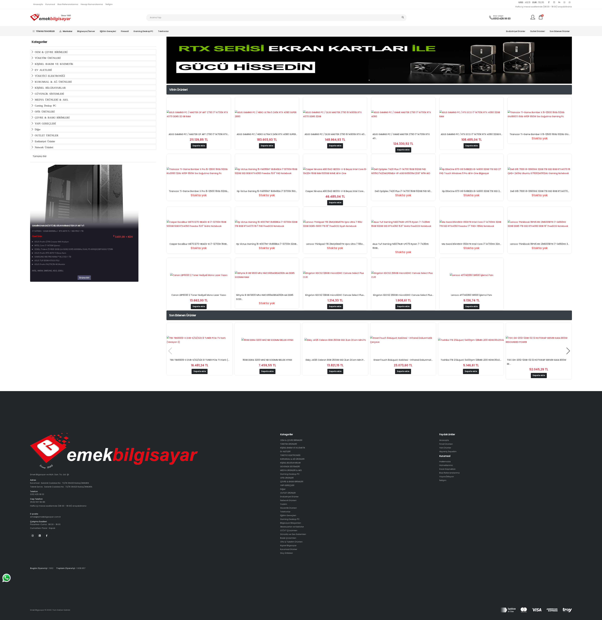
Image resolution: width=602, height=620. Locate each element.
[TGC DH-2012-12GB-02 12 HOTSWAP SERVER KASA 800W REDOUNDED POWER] (539, 340)
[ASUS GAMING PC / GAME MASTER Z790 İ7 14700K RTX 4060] (403, 114)
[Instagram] (554, 2)
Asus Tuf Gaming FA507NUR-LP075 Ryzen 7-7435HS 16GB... (400, 246)
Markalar (67, 31)
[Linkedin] (559, 2)
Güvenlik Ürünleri (288, 508)
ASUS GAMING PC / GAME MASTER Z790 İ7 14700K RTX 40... (401, 136)
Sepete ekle (199, 145)
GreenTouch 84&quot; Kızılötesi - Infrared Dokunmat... (403, 359)
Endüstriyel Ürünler (515, 31)
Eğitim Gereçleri (108, 31)
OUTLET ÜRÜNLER (46, 135)
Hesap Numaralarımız (92, 4)
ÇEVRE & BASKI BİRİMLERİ (51, 117)
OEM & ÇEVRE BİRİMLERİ (50, 52)
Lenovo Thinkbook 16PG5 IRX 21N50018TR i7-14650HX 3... (539, 244)
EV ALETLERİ (43, 69)
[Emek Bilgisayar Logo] (50, 17)
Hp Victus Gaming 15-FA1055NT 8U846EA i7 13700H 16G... (267, 191)
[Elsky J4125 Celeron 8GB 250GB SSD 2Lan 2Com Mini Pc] (335, 340)
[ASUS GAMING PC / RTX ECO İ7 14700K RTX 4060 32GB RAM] (471, 114)
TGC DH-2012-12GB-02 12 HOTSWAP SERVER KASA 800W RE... (536, 362)
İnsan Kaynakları (447, 469)
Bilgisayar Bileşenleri (290, 523)
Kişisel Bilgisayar (288, 545)
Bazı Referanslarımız (68, 4)
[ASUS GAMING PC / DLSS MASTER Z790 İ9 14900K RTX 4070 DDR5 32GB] (335, 114)
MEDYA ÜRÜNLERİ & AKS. (51, 99)
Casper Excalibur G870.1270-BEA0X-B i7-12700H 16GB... (198, 244)
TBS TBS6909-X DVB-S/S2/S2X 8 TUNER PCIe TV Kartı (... (199, 359)
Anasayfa (38, 4)
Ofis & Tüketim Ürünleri (291, 541)
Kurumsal (50, 4)
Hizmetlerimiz (446, 465)
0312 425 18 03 (502, 18)
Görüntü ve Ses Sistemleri (293, 534)
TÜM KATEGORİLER (45, 31)
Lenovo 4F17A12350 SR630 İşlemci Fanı (471, 295)
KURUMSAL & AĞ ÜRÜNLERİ (53, 81)
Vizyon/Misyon (446, 476)
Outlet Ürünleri (537, 31)
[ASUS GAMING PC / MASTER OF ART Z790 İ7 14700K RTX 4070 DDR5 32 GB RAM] (199, 114)
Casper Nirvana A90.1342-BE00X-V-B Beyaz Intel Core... (335, 191)
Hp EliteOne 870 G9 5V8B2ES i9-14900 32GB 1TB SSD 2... (471, 191)
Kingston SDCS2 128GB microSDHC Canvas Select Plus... (335, 295)
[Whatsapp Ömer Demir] (564, 2)
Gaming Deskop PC (143, 31)
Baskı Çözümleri (288, 538)
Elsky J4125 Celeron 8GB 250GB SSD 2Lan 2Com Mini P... (335, 359)
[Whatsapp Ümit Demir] (569, 2)
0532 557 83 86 (37, 502)
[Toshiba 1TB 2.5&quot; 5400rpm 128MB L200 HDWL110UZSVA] (471, 340)
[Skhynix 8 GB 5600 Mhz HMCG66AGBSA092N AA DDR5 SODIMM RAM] (267, 275)
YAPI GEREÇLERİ (45, 123)
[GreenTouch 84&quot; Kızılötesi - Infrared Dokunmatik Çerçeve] (403, 340)
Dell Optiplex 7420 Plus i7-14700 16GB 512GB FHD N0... (403, 191)
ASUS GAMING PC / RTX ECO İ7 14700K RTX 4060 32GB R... (471, 134)
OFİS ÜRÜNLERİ (44, 111)
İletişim (109, 4)
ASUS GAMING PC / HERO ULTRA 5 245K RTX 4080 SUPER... (267, 134)
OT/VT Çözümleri (288, 530)
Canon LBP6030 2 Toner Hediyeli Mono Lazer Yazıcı (198, 295)
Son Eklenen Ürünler (560, 31)
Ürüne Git (84, 277)
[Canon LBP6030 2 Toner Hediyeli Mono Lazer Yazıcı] (198, 275)
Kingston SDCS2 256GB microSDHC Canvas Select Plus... (403, 295)
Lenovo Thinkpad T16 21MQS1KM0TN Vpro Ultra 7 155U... (335, 244)
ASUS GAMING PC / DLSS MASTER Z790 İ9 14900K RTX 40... (335, 134)
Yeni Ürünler (445, 447)
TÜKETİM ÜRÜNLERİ (47, 58)
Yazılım (283, 504)
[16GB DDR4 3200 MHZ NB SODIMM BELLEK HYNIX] (267, 340)
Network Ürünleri (43, 147)
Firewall (125, 31)
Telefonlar (163, 31)
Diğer (37, 129)
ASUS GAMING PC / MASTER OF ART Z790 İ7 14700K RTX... (199, 134)
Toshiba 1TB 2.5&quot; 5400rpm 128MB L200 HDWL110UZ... (471, 359)
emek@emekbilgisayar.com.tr (45, 516)
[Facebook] (549, 2)
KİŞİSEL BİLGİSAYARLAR (50, 87)
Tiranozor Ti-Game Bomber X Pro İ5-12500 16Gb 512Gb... (199, 191)
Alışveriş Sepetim (448, 451)
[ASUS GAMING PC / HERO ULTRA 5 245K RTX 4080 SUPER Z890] (267, 114)
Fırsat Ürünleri (446, 444)
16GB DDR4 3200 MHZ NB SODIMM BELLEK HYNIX (267, 359)
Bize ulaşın (498, 16)
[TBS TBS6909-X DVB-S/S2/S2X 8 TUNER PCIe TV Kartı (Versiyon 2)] (200, 340)
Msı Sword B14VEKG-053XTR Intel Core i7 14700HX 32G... (471, 244)
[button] (364, 80)
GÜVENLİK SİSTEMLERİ (49, 93)
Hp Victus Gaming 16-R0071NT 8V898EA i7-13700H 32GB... (267, 244)
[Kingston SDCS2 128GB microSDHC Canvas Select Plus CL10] (335, 275)
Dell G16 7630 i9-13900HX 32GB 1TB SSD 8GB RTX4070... (539, 191)
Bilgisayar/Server (86, 31)
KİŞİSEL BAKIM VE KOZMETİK (53, 64)
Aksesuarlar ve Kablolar (292, 526)
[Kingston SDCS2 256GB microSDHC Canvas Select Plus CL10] (403, 275)
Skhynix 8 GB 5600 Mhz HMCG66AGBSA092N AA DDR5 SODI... (264, 297)
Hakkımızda (445, 461)
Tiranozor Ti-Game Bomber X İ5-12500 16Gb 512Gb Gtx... (540, 134)
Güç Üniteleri (286, 553)
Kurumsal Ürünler (288, 549)
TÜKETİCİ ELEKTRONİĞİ (49, 75)
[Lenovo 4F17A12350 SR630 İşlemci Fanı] (471, 275)
